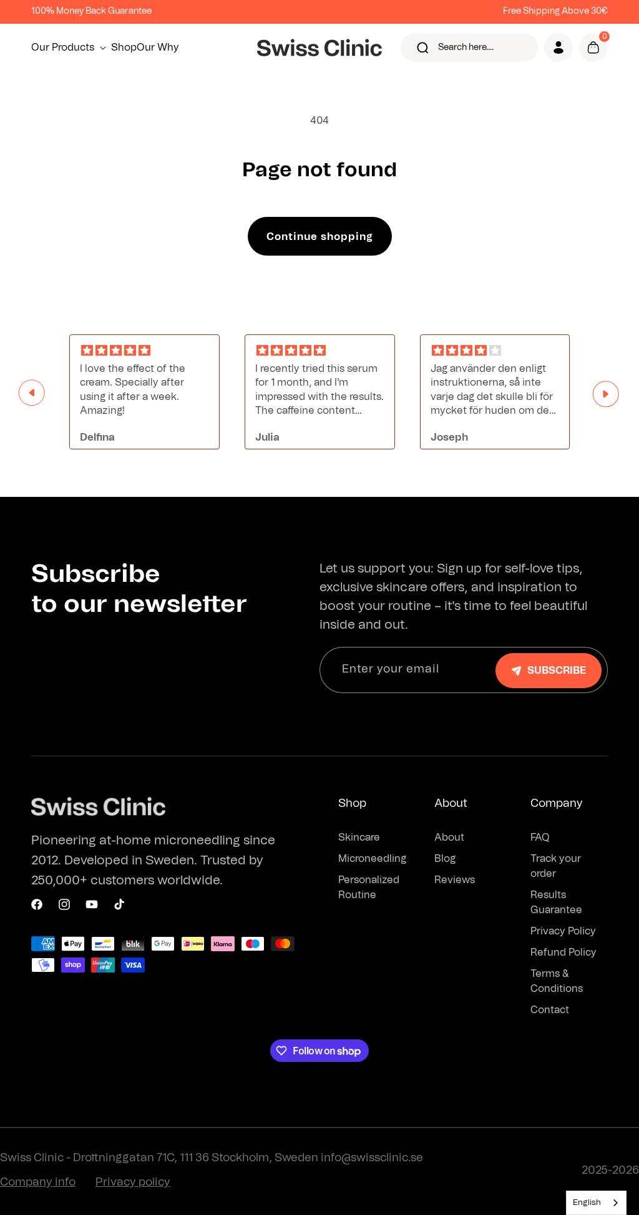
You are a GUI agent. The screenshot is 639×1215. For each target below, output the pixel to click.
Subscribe (556, 671)
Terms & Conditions (556, 981)
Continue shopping (319, 237)
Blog (445, 859)
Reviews (454, 880)
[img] (144, 351)
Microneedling (372, 859)
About (449, 837)
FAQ (540, 837)
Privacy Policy (563, 931)
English (587, 1203)
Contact (549, 1010)
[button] (71, 47)
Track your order (555, 866)
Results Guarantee (556, 902)
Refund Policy (563, 953)
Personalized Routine (368, 887)
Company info (38, 1182)
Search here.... (466, 47)
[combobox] (596, 1203)
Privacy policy (132, 1182)
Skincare (359, 837)
